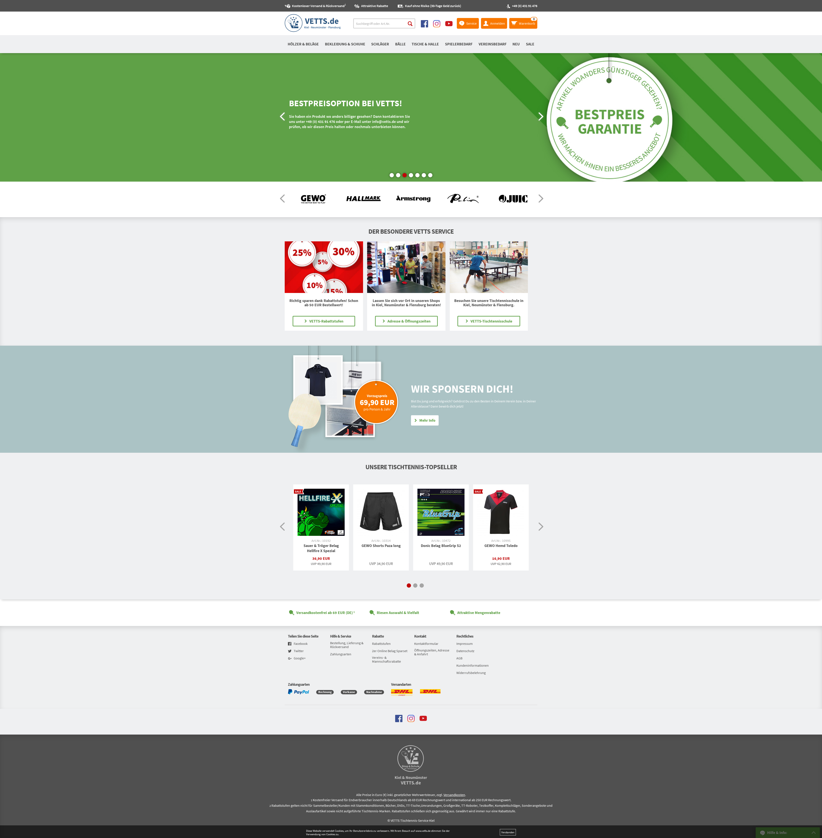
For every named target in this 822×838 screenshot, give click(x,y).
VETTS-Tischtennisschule (491, 321)
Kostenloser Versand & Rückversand (318, 5)
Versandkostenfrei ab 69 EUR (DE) (324, 612)
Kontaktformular (426, 643)
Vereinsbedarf (492, 44)
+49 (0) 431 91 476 (524, 6)
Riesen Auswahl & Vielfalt (398, 612)
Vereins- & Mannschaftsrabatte (386, 659)
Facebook (301, 644)
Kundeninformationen (472, 665)
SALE (530, 44)
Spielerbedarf (458, 44)
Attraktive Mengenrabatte (478, 612)
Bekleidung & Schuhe (345, 44)
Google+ (300, 658)
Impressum (464, 643)
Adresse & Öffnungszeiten (408, 321)
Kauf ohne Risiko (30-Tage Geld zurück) (433, 6)
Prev (281, 117)
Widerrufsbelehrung (471, 673)
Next (540, 117)
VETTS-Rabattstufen (326, 321)
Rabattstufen (381, 643)
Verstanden (507, 832)
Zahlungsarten (340, 654)
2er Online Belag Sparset (389, 651)
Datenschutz (465, 651)
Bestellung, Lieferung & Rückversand (346, 645)
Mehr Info (427, 420)
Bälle (400, 44)
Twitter (299, 651)
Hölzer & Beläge (303, 44)
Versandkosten (454, 795)
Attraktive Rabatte (374, 6)
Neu (516, 44)
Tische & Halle (425, 44)
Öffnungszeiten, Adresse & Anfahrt (431, 652)
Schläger (380, 44)
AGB (459, 658)
